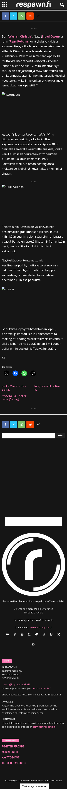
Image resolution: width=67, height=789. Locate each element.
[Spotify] (37, 634)
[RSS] (30, 634)
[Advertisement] (33, 484)
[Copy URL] (38, 16)
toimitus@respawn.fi (41, 627)
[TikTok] (45, 634)
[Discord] (8, 634)
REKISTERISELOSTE (13, 746)
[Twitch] (52, 634)
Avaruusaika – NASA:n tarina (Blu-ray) (14, 397)
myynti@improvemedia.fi (16, 684)
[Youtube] (33, 644)
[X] (13, 16)
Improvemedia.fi (42, 688)
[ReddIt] (30, 16)
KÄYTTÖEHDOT (10, 757)
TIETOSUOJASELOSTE (14, 763)
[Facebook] (5, 16)
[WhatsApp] (21, 16)
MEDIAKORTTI (10, 752)
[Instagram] (23, 634)
